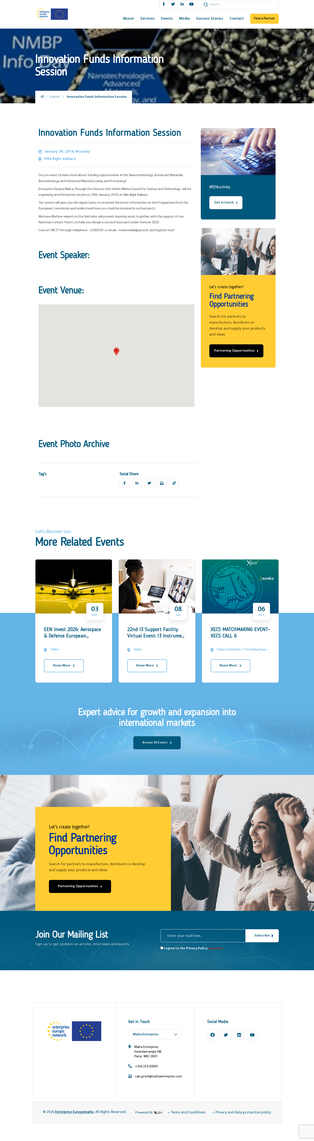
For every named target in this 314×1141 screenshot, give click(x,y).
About (128, 19)
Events (167, 19)
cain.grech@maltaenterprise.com (158, 1076)
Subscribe (262, 935)
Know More (61, 665)
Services (147, 19)
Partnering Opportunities (234, 350)
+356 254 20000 (146, 1066)
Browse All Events (155, 742)
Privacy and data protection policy (243, 1112)
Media (184, 19)
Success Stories (209, 19)
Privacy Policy (196, 948)
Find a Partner (264, 18)
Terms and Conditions (188, 1112)
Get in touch (224, 202)
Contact (237, 19)
